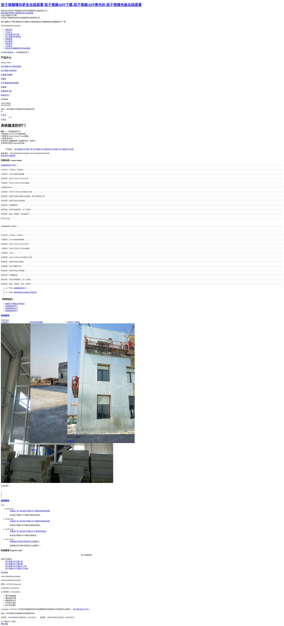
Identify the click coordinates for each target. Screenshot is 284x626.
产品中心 (8, 32)
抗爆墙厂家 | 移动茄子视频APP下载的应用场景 (28, 531)
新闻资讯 (8, 44)
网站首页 (8, 30)
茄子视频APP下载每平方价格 (62, 149)
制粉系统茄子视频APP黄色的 (25, 292)
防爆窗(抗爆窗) (7, 75)
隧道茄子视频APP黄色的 (15, 304)
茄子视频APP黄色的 (13, 37)
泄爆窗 (3, 87)
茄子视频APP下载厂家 (23, 149)
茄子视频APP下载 (12, 34)
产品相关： (9, 149)
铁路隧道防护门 (20, 288)
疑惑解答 (5, 500)
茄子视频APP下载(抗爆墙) (11, 66)
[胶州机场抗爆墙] (110, 442)
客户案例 (8, 41)
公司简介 (8, 46)
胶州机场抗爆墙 (36, 322)
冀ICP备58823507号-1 (81, 609)
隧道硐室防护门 (11, 311)
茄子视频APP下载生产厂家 (15, 566)
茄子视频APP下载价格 (41, 149)
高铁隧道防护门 (7, 165)
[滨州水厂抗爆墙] (104, 434)
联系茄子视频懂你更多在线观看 (20, 13)
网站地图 (4, 13)
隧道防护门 (5, 95)
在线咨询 (12, 156)
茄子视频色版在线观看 (10, 83)
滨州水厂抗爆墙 (73, 322)
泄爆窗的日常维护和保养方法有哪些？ (25, 541)
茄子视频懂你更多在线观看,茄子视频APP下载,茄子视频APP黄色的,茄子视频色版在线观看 (71, 5)
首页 (11, 52)
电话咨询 (4, 156)
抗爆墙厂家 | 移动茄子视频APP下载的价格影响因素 (30, 511)
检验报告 (8, 39)
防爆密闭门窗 (6, 91)
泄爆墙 (3, 79)
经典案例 (5, 315)
